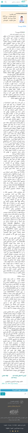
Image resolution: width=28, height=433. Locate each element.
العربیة (12, 428)
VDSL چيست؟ (22, 26)
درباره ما (9, 425)
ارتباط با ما (15, 425)
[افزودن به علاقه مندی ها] (10, 431)
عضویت (5, 425)
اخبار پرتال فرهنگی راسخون (14, 406)
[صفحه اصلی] (18, 431)
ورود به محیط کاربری (18, 428)
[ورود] (15, 431)
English (7, 428)
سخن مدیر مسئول (21, 425)
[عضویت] (12, 431)
